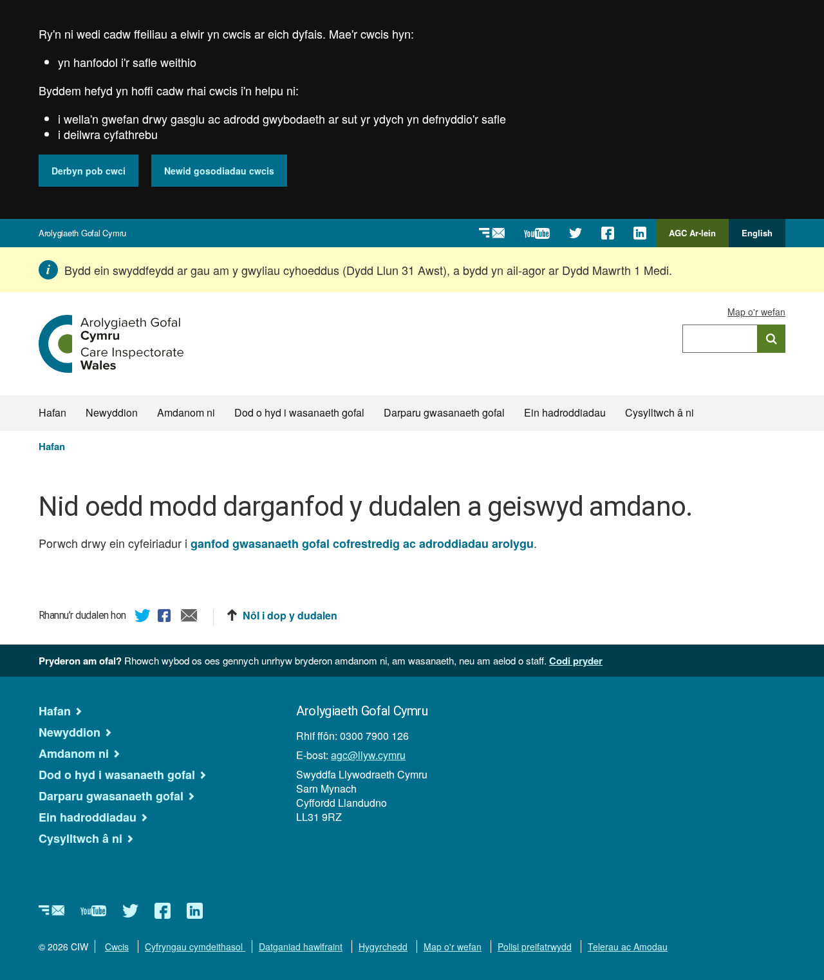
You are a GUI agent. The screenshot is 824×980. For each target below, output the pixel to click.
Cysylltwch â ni (659, 412)
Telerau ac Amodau (628, 946)
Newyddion (112, 412)
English (757, 233)
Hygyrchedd (383, 946)
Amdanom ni (186, 412)
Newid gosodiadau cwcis (219, 170)
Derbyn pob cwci (89, 170)
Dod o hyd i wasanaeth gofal (299, 412)
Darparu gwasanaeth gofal (444, 412)
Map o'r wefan (756, 311)
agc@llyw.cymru (368, 755)
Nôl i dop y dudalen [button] (290, 615)
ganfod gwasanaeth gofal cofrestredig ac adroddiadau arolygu (362, 543)
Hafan (52, 412)
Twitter (143, 617)
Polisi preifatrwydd (535, 946)
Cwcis (117, 946)
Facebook (166, 617)
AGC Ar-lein (696, 237)
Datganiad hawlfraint (300, 946)
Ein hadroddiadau (565, 412)
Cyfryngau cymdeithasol (195, 946)
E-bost (189, 617)
